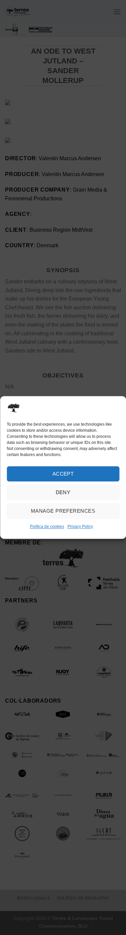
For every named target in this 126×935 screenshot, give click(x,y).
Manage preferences (63, 511)
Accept (63, 474)
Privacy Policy (80, 526)
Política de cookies (47, 526)
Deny (63, 492)
